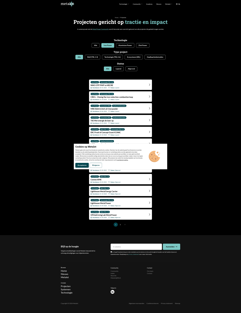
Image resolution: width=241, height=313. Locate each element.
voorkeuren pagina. (122, 160)
